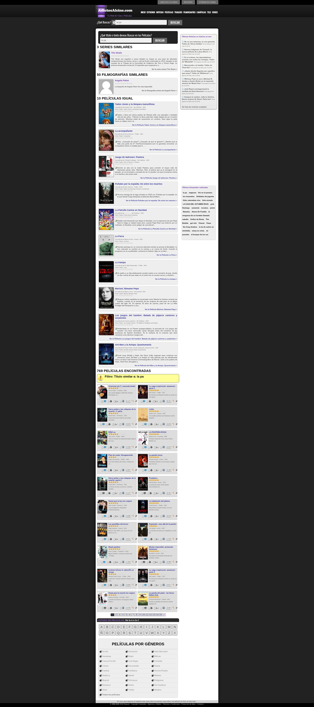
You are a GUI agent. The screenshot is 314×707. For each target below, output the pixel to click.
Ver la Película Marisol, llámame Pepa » (161, 309)
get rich (193, 223)
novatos (204, 208)
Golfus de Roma (197, 219)
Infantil (131, 675)
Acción (105, 651)
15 (160, 615)
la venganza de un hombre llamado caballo (196, 215)
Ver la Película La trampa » (166, 279)
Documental (133, 666)
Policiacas (132, 680)
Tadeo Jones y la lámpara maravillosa (135, 104)
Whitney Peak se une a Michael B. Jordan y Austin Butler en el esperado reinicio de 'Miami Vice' (198, 81)
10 (143, 615)
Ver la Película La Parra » (167, 255)
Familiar (105, 671)
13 (154, 615)
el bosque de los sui (199, 235)
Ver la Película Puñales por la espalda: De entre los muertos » (151, 200)
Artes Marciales (161, 651)
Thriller (131, 690)
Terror (104, 690)
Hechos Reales (161, 671)
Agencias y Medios (154, 704)
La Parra (119, 236)
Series (215, 12)
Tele (209, 12)
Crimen (105, 666)
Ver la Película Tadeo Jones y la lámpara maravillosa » (154, 125)
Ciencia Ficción (109, 661)
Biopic (131, 656)
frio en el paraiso (205, 193)
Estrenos (151, 12)
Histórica (106, 675)
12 (150, 615)
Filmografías (189, 12)
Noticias (160, 12)
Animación (132, 651)
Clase (208, 223)
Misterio (157, 675)
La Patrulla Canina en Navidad (131, 210)
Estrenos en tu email (207, 2)
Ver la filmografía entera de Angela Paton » (159, 91)
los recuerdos (188, 196)
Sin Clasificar (160, 685)
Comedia (158, 661)
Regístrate (188, 2)
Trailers (178, 12)
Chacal (201, 223)
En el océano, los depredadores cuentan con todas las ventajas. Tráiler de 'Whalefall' (198, 59)
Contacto (200, 704)
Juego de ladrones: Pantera (129, 157)
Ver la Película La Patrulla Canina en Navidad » (157, 229)
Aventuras (106, 656)
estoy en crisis (198, 231)
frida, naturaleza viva (191, 200)
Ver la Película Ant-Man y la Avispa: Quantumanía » (156, 365)
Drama (157, 666)
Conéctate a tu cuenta (168, 2)
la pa (185, 193)
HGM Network (125, 704)
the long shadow (190, 227)
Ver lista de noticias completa (194, 107)
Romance (106, 685)
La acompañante (123, 131)
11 (147, 615)
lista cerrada (207, 200)
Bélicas (157, 656)
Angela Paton (122, 80)
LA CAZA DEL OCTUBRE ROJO (196, 204)
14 (157, 615)
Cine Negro (133, 661)
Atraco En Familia (199, 212)
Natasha (186, 212)
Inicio (143, 12)
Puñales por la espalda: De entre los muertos (138, 184)
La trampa (120, 262)
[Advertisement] (198, 147)
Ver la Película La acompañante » (163, 150)
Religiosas (159, 680)
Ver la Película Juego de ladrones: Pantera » (158, 178)
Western (157, 690)
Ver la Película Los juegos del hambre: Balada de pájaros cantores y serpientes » (143, 339)
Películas (169, 12)
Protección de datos (188, 704)
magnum (192, 193)
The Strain (116, 53)
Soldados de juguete (205, 196)
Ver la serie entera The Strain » (164, 69)
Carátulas (201, 12)
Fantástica (132, 671)
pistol (212, 208)
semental (195, 208)
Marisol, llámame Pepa (127, 288)
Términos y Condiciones (171, 704)
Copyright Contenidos (138, 704)
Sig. (164, 614)
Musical (105, 680)
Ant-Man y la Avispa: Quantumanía (133, 344)
